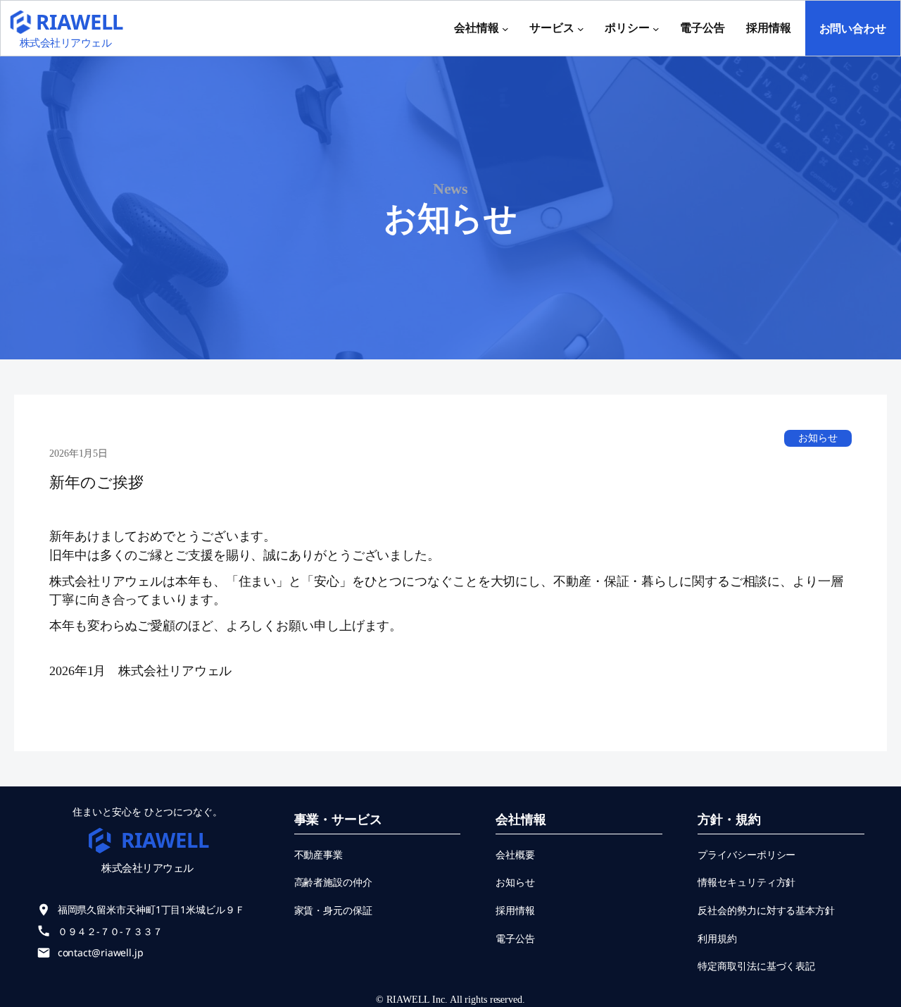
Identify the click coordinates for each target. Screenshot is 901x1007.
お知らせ (818, 438)
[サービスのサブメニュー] (580, 28)
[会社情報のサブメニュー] (505, 28)
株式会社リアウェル (66, 42)
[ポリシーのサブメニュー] (656, 28)
